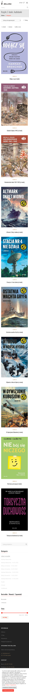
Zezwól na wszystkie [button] (8, 690)
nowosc (10, 27)
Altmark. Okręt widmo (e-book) (14, 232)
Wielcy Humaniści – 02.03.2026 (9, 569)
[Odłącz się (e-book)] (14, 53)
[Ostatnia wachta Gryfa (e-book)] (14, 307)
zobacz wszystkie (5, 556)
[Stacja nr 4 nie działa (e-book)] (14, 257)
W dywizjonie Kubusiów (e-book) (14, 432)
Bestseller (3, 599)
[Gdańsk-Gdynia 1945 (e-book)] (14, 104)
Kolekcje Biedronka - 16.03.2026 (9, 572)
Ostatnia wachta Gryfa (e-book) (14, 332)
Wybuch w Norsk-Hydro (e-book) (14, 382)
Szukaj (26, 544)
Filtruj (5, 617)
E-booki (3, 585)
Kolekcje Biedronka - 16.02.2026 (9, 562)
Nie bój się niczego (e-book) (14, 484)
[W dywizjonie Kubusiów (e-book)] (14, 407)
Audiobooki (4, 588)
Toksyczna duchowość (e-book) (15, 536)
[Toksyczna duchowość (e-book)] (14, 509)
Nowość (4, 602)
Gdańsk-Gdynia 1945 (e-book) (14, 131)
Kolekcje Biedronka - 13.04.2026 (9, 578)
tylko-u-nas (18, 27)
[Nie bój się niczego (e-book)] (14, 458)
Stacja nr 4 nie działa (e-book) (14, 282)
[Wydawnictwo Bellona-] (6, 2)
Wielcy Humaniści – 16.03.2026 (9, 575)
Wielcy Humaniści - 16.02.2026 (9, 566)
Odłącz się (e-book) (14, 79)
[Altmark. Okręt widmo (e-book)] (14, 207)
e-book (4, 27)
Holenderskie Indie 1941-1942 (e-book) (14, 182)
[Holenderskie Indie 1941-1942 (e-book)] (14, 156)
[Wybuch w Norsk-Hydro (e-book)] (14, 357)
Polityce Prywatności (10, 685)
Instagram (21, 2)
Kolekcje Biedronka (6, 559)
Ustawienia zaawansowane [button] (9, 687)
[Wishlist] (23, 3)
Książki (3, 582)
